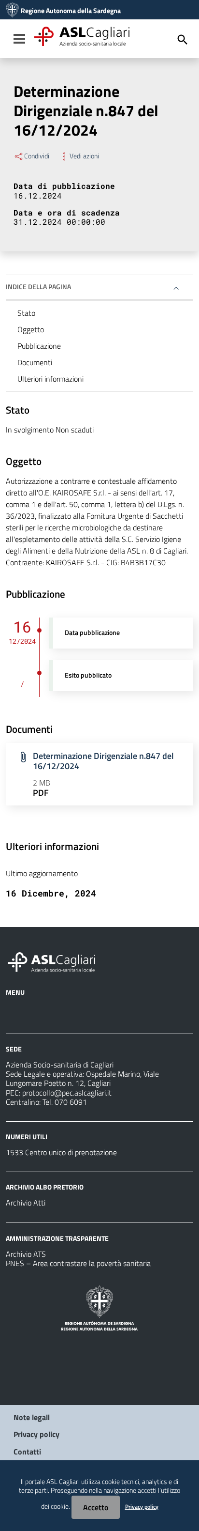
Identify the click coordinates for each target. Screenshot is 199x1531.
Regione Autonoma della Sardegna (71, 10)
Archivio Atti (25, 1202)
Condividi (36, 156)
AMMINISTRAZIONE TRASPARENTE (57, 1238)
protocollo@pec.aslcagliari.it (67, 1092)
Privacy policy (36, 1434)
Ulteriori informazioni (50, 379)
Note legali (32, 1417)
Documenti (34, 362)
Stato (26, 313)
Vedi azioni (84, 156)
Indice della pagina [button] (38, 286)
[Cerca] (182, 39)
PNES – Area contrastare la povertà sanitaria (78, 1263)
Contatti (27, 1451)
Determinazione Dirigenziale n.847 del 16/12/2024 (103, 761)
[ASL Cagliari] (12, 10)
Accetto (95, 1507)
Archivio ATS (26, 1254)
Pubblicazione (39, 346)
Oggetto (30, 329)
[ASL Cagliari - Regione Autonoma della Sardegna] (56, 961)
